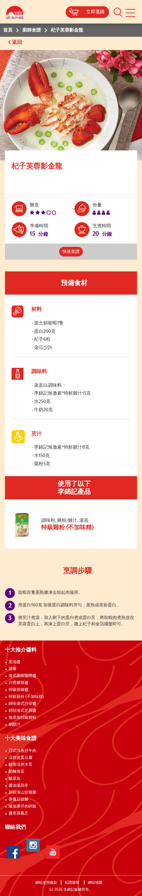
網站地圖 (95, 882)
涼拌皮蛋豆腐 (20, 758)
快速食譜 (71, 252)
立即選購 (95, 12)
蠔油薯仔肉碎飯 (22, 807)
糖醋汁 (14, 725)
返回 (17, 42)
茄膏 (13, 669)
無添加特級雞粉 (22, 718)
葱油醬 (15, 662)
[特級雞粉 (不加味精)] (55, 536)
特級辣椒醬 (18, 690)
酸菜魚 (14, 779)
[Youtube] (52, 852)
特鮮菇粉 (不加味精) (26, 697)
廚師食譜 (31, 30)
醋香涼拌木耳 (20, 765)
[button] (118, 12)
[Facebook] (13, 852)
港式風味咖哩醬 (22, 676)
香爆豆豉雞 (18, 800)
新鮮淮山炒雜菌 (22, 793)
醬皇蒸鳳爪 (18, 813)
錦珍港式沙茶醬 (22, 704)
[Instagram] (33, 845)
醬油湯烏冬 (18, 786)
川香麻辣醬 (18, 683)
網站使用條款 (46, 882)
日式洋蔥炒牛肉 (22, 751)
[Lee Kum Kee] (15, 14)
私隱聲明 (72, 882)
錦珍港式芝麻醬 (22, 711)
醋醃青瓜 (16, 772)
